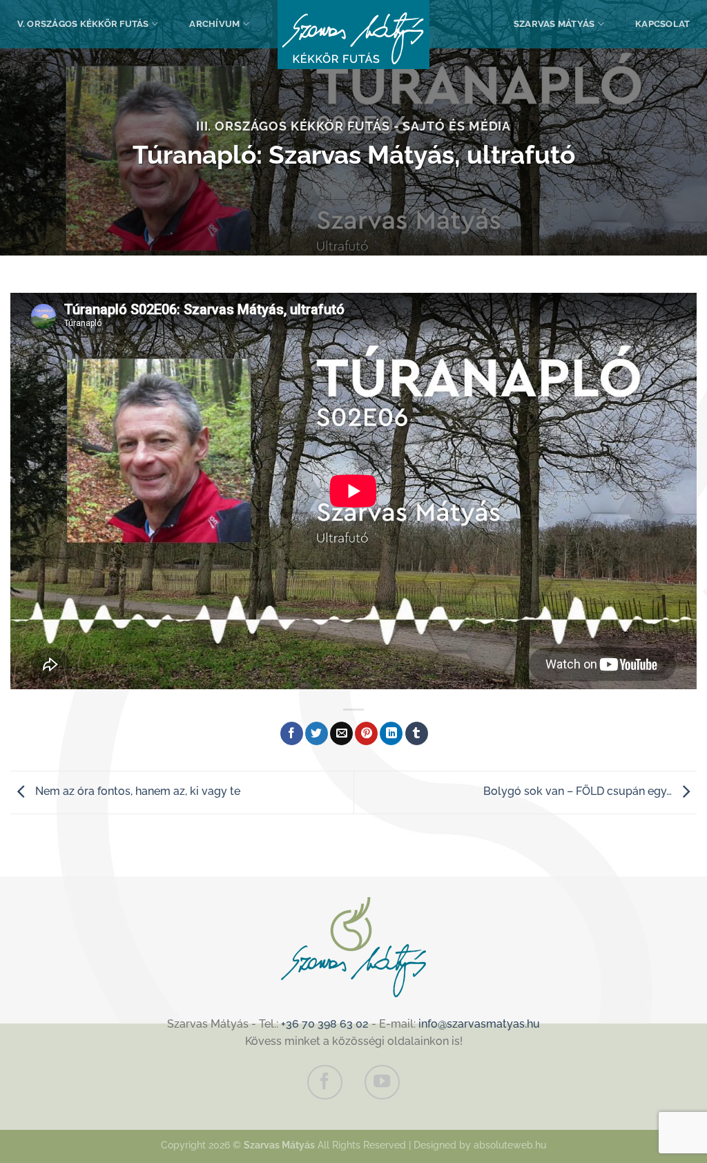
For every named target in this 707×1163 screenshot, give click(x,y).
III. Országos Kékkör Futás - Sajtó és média (354, 126)
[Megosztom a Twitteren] (316, 733)
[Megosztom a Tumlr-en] (416, 733)
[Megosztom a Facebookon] (291, 733)
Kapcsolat (662, 24)
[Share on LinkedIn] (391, 733)
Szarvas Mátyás (554, 24)
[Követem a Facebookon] (324, 1082)
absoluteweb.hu (510, 1145)
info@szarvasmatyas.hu (479, 1023)
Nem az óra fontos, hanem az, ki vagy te (136, 791)
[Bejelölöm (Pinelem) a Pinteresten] (366, 733)
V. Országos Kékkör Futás (83, 24)
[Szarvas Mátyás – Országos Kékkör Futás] (353, 34)
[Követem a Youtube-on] (382, 1082)
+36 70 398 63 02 (325, 1023)
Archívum (214, 24)
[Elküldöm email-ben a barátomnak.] (341, 733)
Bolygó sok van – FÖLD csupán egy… (579, 791)
